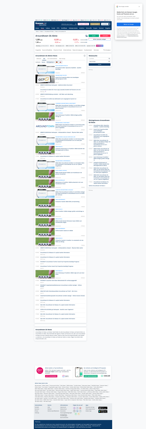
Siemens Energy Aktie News (73, 388)
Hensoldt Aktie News (40, 392)
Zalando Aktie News (58, 400)
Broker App (88, 411)
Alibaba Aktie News (89, 398)
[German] (57, 62)
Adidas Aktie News (104, 396)
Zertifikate (64, 28)
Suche (99, 64)
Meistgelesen (50, 62)
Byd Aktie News (39, 393)
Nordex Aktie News (86, 393)
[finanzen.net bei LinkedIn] (77, 411)
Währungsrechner (90, 409)
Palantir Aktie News (49, 396)
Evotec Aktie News (59, 395)
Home (37, 31)
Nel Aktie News (39, 398)
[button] (83, 24)
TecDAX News (77, 385)
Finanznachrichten (54, 385)
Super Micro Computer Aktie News (73, 400)
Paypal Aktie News (62, 392)
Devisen (101, 28)
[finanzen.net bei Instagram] (74, 408)
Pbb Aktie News (87, 400)
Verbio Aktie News (97, 400)
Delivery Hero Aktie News (76, 398)
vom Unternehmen (52, 58)
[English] (60, 62)
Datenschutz (63, 409)
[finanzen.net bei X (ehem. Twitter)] (74, 411)
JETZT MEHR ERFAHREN (91, 376)
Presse (36, 411)
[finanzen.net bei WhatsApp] (76, 414)
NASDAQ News (95, 385)
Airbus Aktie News (104, 392)
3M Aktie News (38, 401)
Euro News (45, 387)
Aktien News (45, 385)
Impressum (63, 407)
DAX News (63, 385)
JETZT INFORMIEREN (51, 376)
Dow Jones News (86, 385)
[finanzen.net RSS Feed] (79, 414)
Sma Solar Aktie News (63, 398)
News (42, 28)
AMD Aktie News (39, 395)
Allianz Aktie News (94, 388)
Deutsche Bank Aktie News (62, 390)
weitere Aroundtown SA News (96, 185)
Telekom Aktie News (100, 398)
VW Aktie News (47, 401)
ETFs (58, 28)
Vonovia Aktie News (98, 393)
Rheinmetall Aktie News (86, 387)
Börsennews (38, 385)
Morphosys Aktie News (71, 395)
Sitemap (37, 412)
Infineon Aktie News (52, 392)
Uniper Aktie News (49, 395)
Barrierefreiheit (64, 417)
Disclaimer (63, 411)
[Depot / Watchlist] (86, 35)
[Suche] (76, 24)
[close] (139, 6)
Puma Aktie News (93, 396)
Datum (43, 62)
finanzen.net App (90, 407)
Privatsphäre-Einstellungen (63, 415)
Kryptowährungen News (55, 387)
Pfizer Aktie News (96, 395)
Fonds (53, 28)
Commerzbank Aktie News (87, 390)
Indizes (48, 28)
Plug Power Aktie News (100, 390)
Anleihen (81, 28)
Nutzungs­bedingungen (66, 412)
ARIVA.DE (72, 427)
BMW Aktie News (48, 400)
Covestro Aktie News (60, 396)
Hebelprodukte (73, 28)
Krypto (95, 28)
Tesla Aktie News (98, 387)
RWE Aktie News (72, 392)
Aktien (37, 28)
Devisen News (103, 385)
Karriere (37, 409)
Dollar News (38, 387)
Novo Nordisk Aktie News (84, 395)
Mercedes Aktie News (75, 393)
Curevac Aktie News (83, 396)
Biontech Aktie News (49, 393)
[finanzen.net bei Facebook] (77, 408)
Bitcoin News (65, 387)
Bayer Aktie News (48, 388)
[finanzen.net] (40, 23)
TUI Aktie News (84, 388)
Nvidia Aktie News (74, 387)
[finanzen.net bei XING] (80, 411)
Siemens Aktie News (72, 396)
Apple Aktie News (74, 390)
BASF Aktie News (39, 388)
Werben (50, 409)
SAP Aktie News (51, 390)
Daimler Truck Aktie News (50, 398)
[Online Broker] (41, 25)
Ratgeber (108, 28)
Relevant (39, 58)
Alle (44, 58)
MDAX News (70, 385)
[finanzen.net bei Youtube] (80, 408)
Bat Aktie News (39, 400)
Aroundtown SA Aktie (49, 31)
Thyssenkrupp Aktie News (62, 393)
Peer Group (62, 58)
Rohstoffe (89, 28)
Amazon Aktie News (59, 388)
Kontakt (37, 407)
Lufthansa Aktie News (92, 392)
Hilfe (49, 407)
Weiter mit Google (129, 24)
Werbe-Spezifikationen (53, 411)
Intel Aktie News (39, 396)
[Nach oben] (108, 427)
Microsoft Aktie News (40, 390)
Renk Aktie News (82, 392)
